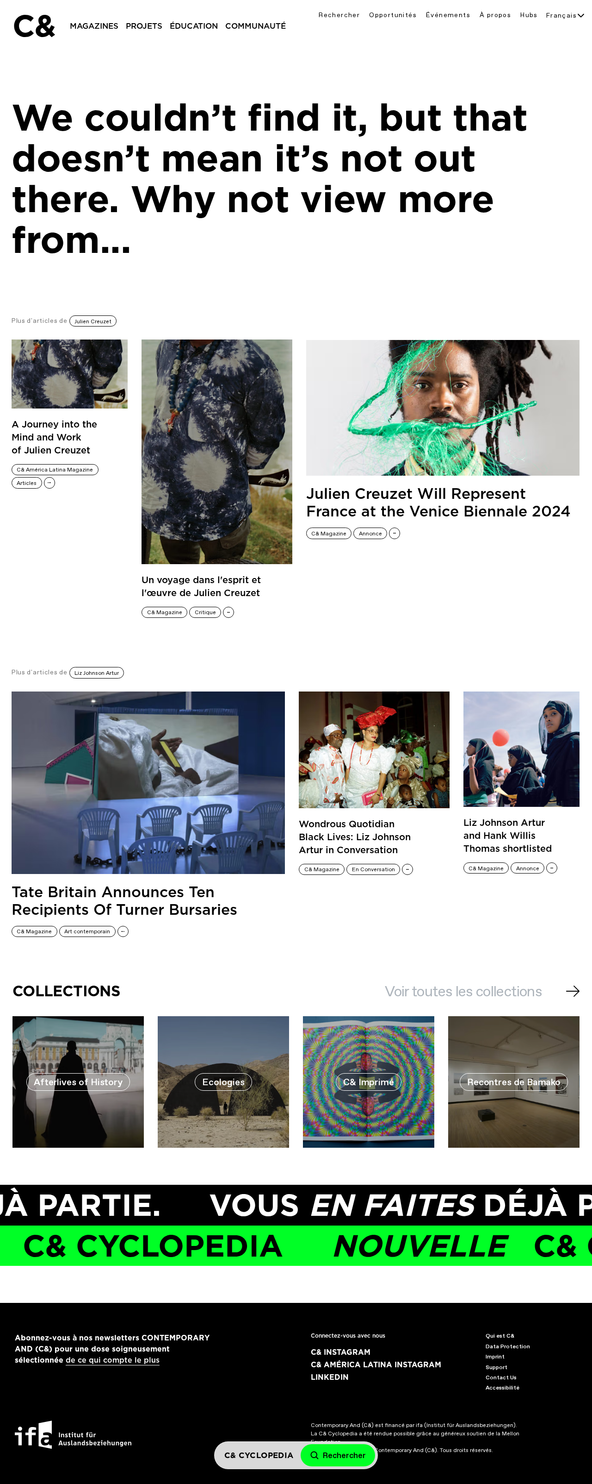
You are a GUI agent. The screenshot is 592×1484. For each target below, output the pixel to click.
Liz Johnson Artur (96, 673)
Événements (448, 15)
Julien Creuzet (92, 321)
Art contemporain (87, 931)
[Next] (573, 991)
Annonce (370, 533)
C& (33, 26)
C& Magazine (164, 612)
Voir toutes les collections (463, 991)
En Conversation (373, 869)
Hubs (529, 15)
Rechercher (339, 15)
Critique (205, 612)
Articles (27, 483)
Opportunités (393, 15)
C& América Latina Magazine (55, 469)
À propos (495, 15)
